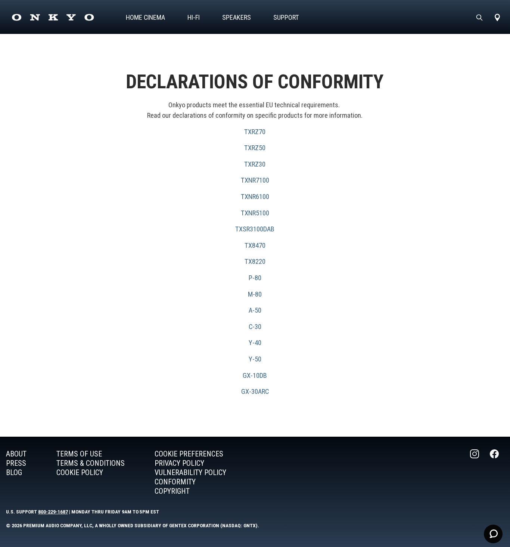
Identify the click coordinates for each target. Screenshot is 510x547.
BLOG (14, 472)
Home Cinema (145, 17)
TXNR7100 (255, 180)
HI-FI (193, 17)
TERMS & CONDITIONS (90, 463)
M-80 (255, 294)
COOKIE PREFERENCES (189, 453)
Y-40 (255, 343)
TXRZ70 (254, 132)
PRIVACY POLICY (179, 463)
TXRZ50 (254, 148)
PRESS (16, 463)
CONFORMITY (175, 481)
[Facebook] (495, 472)
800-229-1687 (53, 512)
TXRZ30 (254, 164)
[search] (479, 17)
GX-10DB (255, 375)
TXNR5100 (255, 213)
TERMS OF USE (79, 453)
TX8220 (255, 261)
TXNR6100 (255, 196)
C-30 (255, 327)
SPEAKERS (236, 17)
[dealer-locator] (497, 17)
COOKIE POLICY (79, 472)
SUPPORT (286, 17)
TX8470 (255, 245)
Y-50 (255, 359)
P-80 (255, 278)
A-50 (255, 310)
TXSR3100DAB (254, 229)
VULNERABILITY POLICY (190, 472)
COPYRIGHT (172, 491)
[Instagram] (475, 472)
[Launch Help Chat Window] (493, 534)
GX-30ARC (255, 391)
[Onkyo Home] (53, 17)
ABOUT (16, 453)
